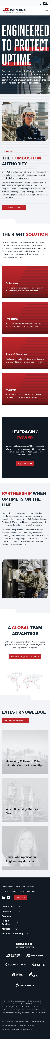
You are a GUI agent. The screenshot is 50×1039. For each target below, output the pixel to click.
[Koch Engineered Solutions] (25, 945)
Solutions (6, 911)
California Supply (7, 1021)
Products (6, 916)
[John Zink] (35, 955)
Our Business (8, 906)
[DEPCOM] (13, 955)
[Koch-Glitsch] (15, 964)
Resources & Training (12, 933)
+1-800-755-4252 (28, 891)
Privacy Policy (39, 1021)
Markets (6, 928)
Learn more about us (13, 207)
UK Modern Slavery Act (9, 1025)
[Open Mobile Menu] (47, 11)
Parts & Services (6, 922)
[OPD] (33, 974)
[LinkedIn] (3, 897)
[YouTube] (8, 897)
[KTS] (17, 974)
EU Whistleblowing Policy (27, 1025)
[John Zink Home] (14, 10)
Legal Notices (19, 1021)
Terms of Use (29, 1021)
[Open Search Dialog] (39, 3)
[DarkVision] (25, 985)
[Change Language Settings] (45, 3)
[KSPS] (38, 964)
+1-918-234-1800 (27, 886)
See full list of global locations (24, 656)
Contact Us (20, 897)
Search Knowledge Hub (14, 720)
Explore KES (23, 463)
